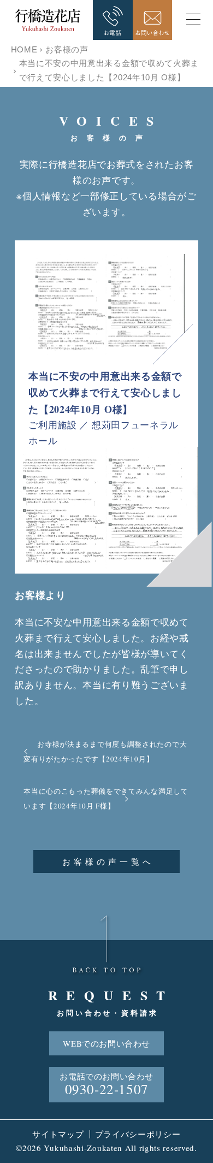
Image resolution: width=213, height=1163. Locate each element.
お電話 (113, 20)
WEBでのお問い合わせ (106, 1043)
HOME (24, 49)
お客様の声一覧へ (108, 861)
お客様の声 (66, 49)
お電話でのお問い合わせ (106, 1084)
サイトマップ (58, 1134)
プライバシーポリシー (138, 1134)
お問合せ (153, 20)
